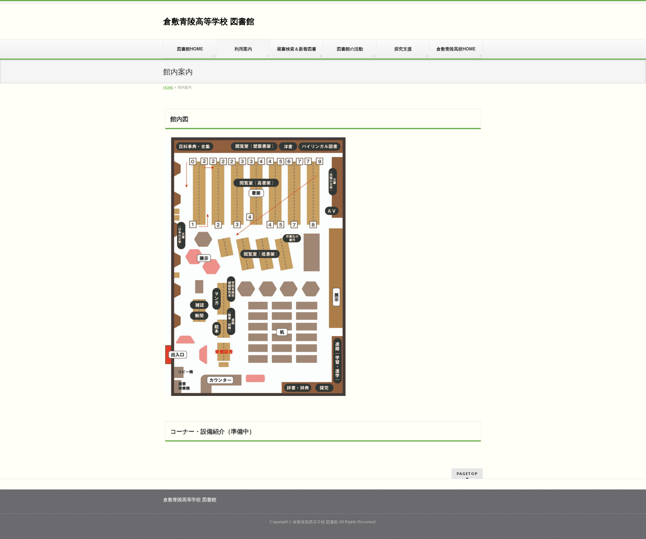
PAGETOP (467, 473)
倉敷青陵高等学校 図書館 (208, 21)
